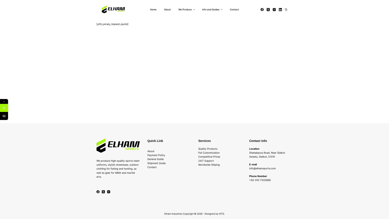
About (167, 9)
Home (153, 9)
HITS (221, 213)
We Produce (185, 9)
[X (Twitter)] (268, 9)
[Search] (286, 9)
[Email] (4, 116)
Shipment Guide (156, 163)
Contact (234, 9)
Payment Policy (156, 155)
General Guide (155, 159)
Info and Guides (210, 9)
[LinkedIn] (280, 9)
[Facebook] (262, 9)
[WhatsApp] (4, 108)
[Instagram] (274, 9)
